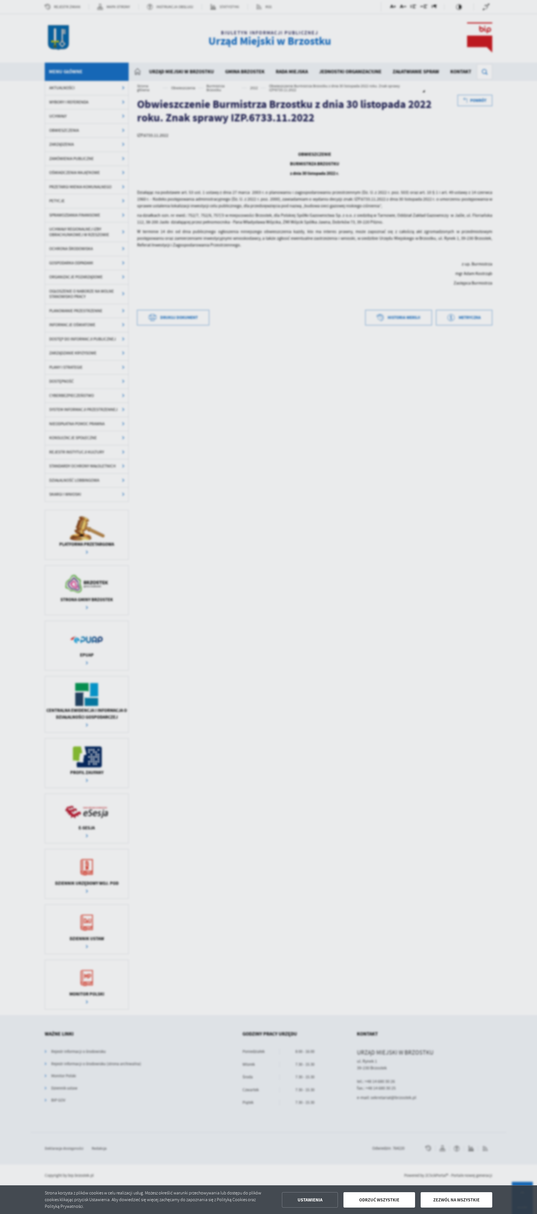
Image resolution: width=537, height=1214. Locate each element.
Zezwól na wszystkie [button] (456, 1200)
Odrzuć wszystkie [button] (379, 1200)
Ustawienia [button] (310, 1200)
